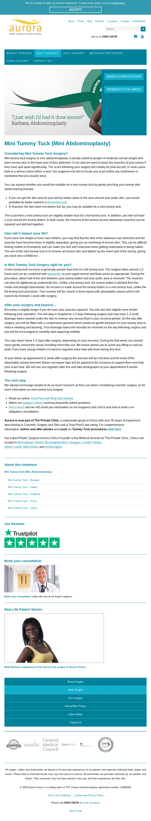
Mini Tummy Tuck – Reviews (23, 480)
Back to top (75, 810)
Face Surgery (74, 53)
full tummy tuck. (57, 202)
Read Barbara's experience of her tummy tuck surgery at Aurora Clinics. (45, 667)
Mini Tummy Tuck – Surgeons (24, 494)
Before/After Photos (106, 53)
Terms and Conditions (59, 795)
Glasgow (75, 442)
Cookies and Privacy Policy (88, 795)
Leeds (18, 446)
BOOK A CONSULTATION (124, 76)
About (71, 21)
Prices (80, 21)
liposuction (55, 273)
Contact (125, 21)
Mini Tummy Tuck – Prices (22, 501)
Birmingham (26, 442)
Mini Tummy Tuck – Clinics (22, 508)
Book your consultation (17, 596)
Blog (89, 21)
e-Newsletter (138, 21)
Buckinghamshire (56, 442)
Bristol (39, 442)
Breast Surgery (19, 53)
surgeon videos (33, 402)
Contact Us (42, 61)
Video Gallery (18, 61)
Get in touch (16, 407)
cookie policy (118, 3)
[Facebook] (135, 36)
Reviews (99, 21)
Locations (112, 21)
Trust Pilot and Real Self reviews (52, 398)
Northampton (53, 446)
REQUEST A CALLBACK (124, 89)
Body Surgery (48, 53)
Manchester (30, 446)
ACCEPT (75, 9)
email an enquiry (91, 802)
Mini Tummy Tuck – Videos (23, 487)
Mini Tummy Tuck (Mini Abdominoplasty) (27, 471)
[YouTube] (142, 36)
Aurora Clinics (25, 29)
